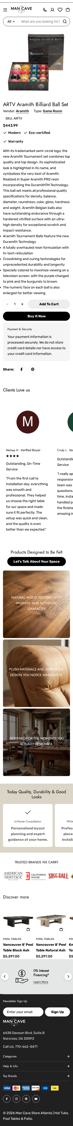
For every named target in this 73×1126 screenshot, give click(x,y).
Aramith (22, 111)
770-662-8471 (26, 1047)
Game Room (52, 111)
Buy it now (37, 316)
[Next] (68, 976)
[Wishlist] (60, 9)
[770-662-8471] (45, 10)
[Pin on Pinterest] (32, 369)
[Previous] (5, 976)
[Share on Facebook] (21, 369)
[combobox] (36, 21)
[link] (13, 876)
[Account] (52, 10)
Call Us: (8, 1047)
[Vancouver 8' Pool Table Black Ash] (18, 919)
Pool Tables (12, 939)
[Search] (65, 21)
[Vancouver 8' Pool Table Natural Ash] (51, 919)
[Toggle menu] (5, 10)
